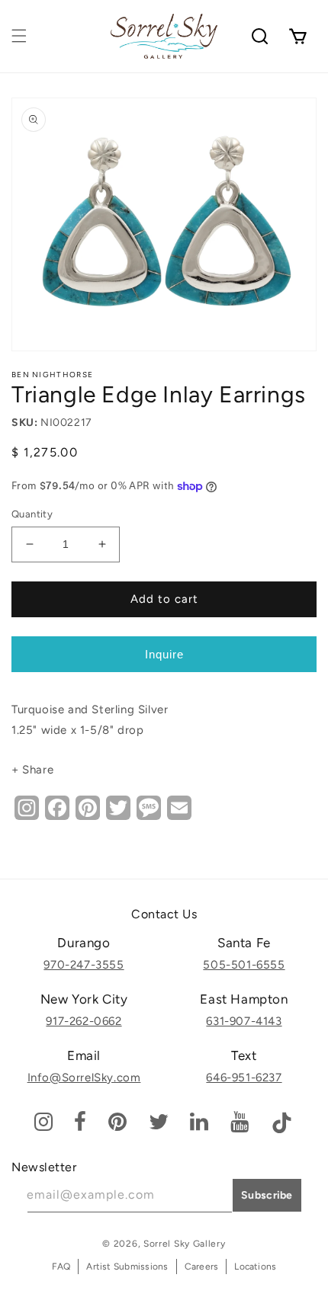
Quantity (32, 514)
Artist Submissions (127, 1266)
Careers (202, 1266)
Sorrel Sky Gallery (184, 1243)
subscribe (267, 1195)
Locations (255, 1266)
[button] (19, 36)
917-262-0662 (83, 1021)
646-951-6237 (243, 1077)
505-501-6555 (244, 965)
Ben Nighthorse (52, 374)
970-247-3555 (83, 965)
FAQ (61, 1266)
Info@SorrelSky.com (84, 1077)
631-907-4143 (243, 1021)
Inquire (164, 654)
